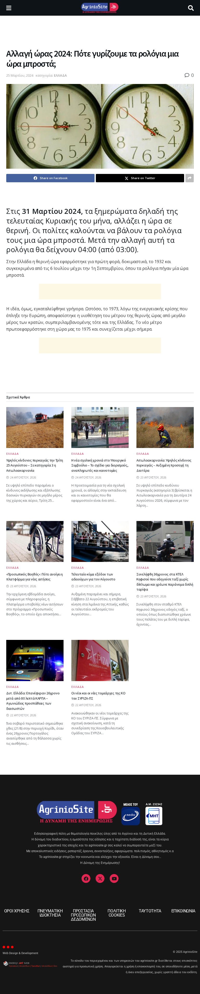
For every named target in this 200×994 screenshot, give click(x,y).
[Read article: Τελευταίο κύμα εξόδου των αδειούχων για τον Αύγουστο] (100, 541)
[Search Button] (191, 8)
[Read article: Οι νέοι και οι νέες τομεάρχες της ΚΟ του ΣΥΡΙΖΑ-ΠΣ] (100, 660)
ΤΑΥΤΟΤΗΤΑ (150, 910)
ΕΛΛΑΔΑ (60, 75)
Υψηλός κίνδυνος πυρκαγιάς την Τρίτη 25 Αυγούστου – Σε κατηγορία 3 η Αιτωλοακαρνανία (34, 465)
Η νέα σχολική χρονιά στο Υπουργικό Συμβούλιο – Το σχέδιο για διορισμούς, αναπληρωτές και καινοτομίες (99, 465)
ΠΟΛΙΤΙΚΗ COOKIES (117, 913)
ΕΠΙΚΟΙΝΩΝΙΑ (183, 910)
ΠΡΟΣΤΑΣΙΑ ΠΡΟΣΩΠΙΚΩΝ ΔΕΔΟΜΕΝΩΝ (83, 915)
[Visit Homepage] (99, 8)
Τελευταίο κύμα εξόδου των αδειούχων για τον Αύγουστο (93, 577)
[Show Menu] (8, 8)
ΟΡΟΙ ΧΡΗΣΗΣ (16, 910)
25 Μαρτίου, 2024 (19, 75)
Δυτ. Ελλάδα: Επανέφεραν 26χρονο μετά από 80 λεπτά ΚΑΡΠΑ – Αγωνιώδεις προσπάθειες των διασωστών (32, 701)
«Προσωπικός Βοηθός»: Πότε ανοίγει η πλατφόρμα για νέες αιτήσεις (34, 577)
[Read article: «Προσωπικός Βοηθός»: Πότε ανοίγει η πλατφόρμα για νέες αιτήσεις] (35, 541)
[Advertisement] (100, 31)
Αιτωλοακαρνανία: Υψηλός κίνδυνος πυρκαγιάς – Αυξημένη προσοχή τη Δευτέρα (163, 465)
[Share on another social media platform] (189, 178)
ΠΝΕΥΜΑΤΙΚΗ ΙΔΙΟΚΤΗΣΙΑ (50, 913)
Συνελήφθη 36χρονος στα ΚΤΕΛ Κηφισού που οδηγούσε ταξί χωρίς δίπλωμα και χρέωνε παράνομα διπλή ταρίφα (164, 582)
